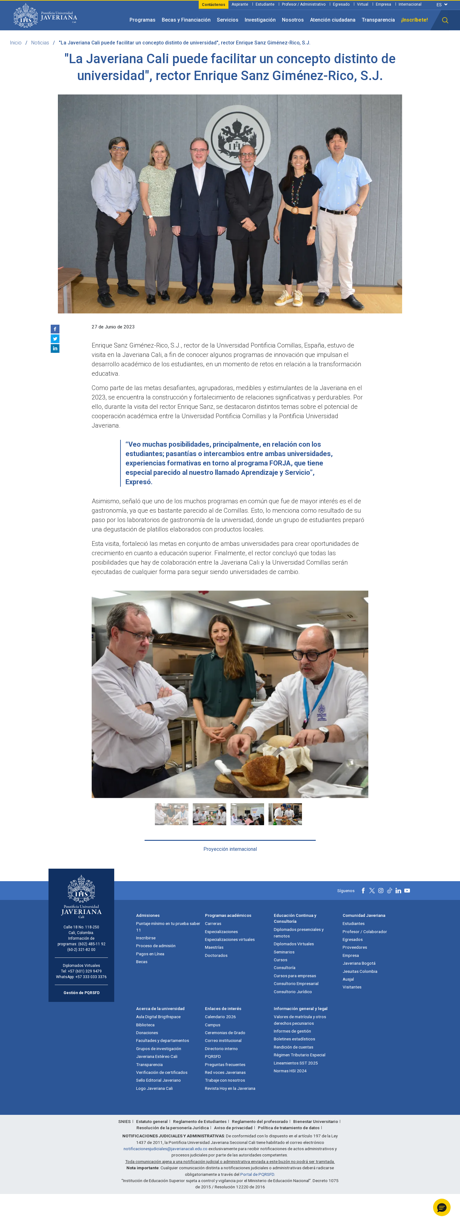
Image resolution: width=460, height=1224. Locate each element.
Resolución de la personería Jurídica (172, 1127)
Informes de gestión (292, 1031)
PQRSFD (213, 1056)
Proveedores (355, 947)
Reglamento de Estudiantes (200, 1121)
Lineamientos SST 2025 (296, 1062)
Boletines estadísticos (294, 1038)
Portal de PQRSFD (257, 1174)
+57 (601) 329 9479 (85, 971)
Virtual (362, 4)
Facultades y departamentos (162, 1040)
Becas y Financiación (186, 20)
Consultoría (284, 967)
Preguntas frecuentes (225, 1064)
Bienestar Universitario (315, 1121)
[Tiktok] (389, 890)
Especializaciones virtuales (230, 939)
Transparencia (378, 20)
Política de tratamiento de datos (288, 1127)
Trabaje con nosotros (225, 1080)
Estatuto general (152, 1121)
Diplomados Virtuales (294, 943)
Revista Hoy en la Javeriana (230, 1088)
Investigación (260, 20)
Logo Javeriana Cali (154, 1088)
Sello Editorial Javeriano (158, 1080)
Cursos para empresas (295, 975)
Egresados (353, 939)
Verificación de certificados (161, 1072)
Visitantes (352, 986)
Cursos (280, 959)
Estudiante (265, 4)
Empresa (383, 4)
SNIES (124, 1121)
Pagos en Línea (150, 953)
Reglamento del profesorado (260, 1121)
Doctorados (216, 955)
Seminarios (284, 951)
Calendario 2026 (220, 1016)
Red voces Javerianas (225, 1072)
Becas (141, 961)
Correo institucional (223, 1040)
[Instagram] (381, 890)
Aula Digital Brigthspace (158, 1016)
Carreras (213, 923)
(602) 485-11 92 (91, 944)
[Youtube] (407, 890)
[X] (55, 338)
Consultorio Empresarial (296, 983)
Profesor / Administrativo (303, 4)
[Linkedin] (55, 348)
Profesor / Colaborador (365, 931)
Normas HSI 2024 (290, 1070)
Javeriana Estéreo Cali (156, 1056)
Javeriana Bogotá (359, 963)
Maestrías (214, 947)
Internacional (410, 4)
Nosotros (293, 20)
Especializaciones (221, 931)
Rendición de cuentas (293, 1046)
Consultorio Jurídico (293, 991)
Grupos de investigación (158, 1048)
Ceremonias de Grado (225, 1032)
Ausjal (348, 979)
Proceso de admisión (156, 945)
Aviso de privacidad (233, 1127)
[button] (445, 20)
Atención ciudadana (332, 20)
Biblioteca (145, 1024)
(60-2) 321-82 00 (81, 949)
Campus (212, 1024)
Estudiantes (354, 923)
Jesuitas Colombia (360, 971)
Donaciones (147, 1032)
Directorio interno (221, 1048)
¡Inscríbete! (414, 20)
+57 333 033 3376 (91, 977)
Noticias (40, 43)
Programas (143, 20)
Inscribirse (146, 937)
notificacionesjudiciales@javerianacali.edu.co (165, 1148)
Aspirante (240, 4)
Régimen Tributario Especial (299, 1054)
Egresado (341, 4)
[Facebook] (55, 329)
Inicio (16, 43)
